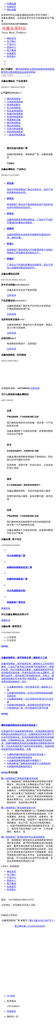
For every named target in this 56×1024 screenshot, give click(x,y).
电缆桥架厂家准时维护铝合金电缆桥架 (23, 837)
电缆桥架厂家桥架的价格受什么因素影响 (29, 763)
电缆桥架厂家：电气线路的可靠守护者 (27, 708)
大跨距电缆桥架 (37, 69)
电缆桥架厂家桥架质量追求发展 (19, 778)
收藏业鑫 (11, 3)
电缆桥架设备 (14, 120)
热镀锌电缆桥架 (15, 114)
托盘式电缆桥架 (15, 129)
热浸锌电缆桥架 (15, 117)
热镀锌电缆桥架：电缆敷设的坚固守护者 (29, 705)
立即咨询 (11, 295)
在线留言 (11, 6)
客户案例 (11, 50)
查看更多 (5, 608)
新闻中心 (11, 47)
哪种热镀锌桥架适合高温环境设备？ (26, 754)
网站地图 (11, 9)
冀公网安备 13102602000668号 (30, 926)
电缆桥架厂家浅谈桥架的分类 (18, 807)
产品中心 (11, 44)
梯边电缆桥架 (14, 126)
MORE (4, 646)
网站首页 (11, 38)
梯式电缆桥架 (14, 123)
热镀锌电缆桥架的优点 (19, 766)
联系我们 (11, 56)
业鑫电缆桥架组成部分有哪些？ (24, 760)
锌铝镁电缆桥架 (15, 132)
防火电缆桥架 (13, 72)
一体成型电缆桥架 (16, 135)
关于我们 (11, 41)
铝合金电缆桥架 (28, 72)
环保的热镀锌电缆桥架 (19, 757)
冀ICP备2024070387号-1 (41, 920)
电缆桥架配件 (14, 105)
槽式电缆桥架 (22, 69)
